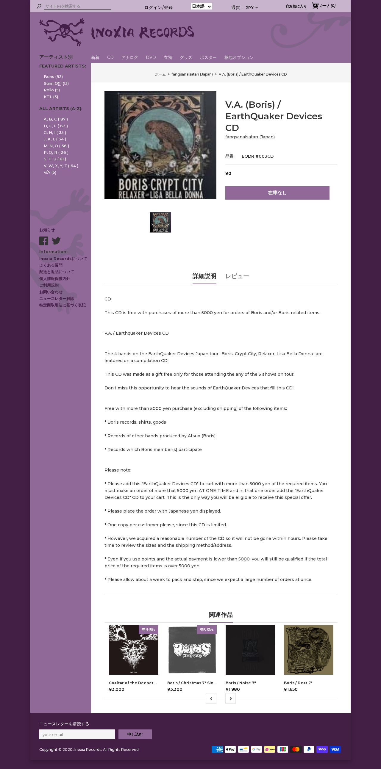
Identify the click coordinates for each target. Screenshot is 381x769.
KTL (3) (51, 96)
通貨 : (244, 7)
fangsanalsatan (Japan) (250, 137)
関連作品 (221, 614)
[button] (201, 6)
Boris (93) (53, 76)
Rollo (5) (52, 89)
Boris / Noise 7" (241, 683)
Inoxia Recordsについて (63, 258)
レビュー (237, 276)
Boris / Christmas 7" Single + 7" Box (201, 683)
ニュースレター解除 (56, 298)
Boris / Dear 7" (298, 683)
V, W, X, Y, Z (61, 165)
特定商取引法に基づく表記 (62, 305)
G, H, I (55, 132)
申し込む (135, 734)
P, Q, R (56, 152)
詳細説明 (204, 276)
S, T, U (55, 158)
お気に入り (298, 6)
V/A (50, 172)
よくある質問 (51, 265)
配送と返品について (56, 271)
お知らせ (47, 229)
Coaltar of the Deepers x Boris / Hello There (153, 683)
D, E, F (56, 125)
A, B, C (56, 119)
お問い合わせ (51, 291)
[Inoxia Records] (116, 45)
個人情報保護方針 (54, 278)
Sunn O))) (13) (56, 83)
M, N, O (56, 145)
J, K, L (55, 139)
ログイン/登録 (158, 7)
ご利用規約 (49, 285)
